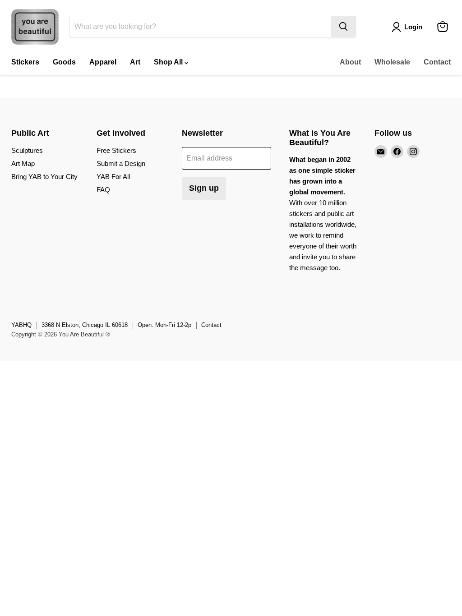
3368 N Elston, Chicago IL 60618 (85, 325)
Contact (437, 62)
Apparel (102, 62)
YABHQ (21, 325)
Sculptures (27, 150)
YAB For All (113, 176)
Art (135, 62)
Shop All (169, 62)
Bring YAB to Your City (44, 176)
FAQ (103, 189)
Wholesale (392, 62)
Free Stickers (116, 150)
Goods (64, 62)
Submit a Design (121, 163)
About (350, 62)
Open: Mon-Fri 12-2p (164, 325)
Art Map (23, 163)
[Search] (343, 26)
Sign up (204, 188)
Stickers (25, 62)
